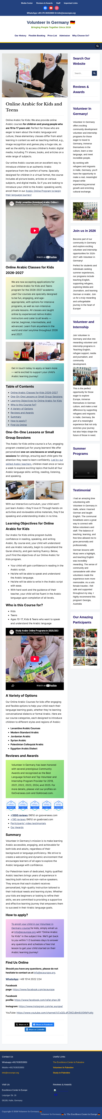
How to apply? (19, 420)
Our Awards (17, 827)
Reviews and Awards (22, 412)
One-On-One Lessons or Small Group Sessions (36, 396)
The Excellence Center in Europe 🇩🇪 (83, 1114)
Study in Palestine (62, 1073)
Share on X (23, 1025)
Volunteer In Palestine (63, 1067)
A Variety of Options (22, 408)
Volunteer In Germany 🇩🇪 (51, 22)
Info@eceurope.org (25, 932)
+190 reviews (18, 819)
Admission (64, 35)
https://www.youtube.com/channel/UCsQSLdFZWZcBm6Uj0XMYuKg (55, 1012)
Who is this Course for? (23, 404)
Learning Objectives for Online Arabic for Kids (36, 400)
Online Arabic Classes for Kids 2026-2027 (34, 392)
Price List (52, 35)
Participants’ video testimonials (28, 823)
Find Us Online (19, 424)
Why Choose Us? (80, 35)
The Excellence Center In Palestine (69, 1062)
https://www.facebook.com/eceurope (33, 989)
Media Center (27, 3)
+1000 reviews (19, 815)
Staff (58, 3)
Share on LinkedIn (36, 1030)
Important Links (71, 3)
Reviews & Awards (44, 3)
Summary (16, 416)
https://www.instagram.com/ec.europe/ (41, 1006)
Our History (20, 35)
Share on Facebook (44, 1025)
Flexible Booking (37, 35)
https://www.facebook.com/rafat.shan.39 (37, 1000)
